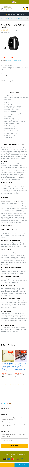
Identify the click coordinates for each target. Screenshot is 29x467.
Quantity (3, 73)
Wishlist (6, 80)
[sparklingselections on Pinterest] (7, 403)
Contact (4, 414)
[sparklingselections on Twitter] (4, 403)
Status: (5, 62)
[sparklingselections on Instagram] (10, 403)
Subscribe (14, 445)
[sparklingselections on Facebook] (1, 403)
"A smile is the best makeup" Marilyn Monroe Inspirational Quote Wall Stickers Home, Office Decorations (8, 367)
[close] (27, 14)
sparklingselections (14, 60)
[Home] (1, 19)
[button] (10, 30)
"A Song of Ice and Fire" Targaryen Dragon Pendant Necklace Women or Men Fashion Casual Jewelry (21, 367)
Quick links (5, 408)
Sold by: (3, 60)
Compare (14, 80)
